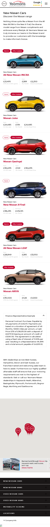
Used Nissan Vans (13, 500)
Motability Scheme (14, 507)
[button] (18, 432)
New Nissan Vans (12, 487)
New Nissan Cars (12, 481)
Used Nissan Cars (13, 494)
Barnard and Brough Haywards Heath (33, 461)
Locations (9, 513)
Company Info (10, 520)
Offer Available (17, 51)
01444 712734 (27, 468)
